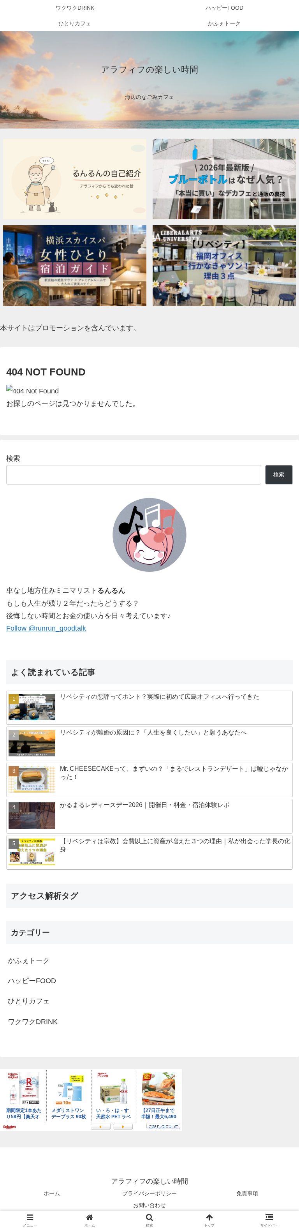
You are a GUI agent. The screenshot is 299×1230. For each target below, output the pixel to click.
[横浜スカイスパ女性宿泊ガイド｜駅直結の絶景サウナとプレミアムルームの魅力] (75, 265)
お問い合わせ (149, 1205)
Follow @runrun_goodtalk (46, 628)
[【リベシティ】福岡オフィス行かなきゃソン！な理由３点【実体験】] (224, 265)
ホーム (52, 1193)
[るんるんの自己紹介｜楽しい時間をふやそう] (75, 179)
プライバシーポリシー (149, 1193)
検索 (13, 458)
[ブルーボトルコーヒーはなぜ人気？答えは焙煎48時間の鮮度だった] (224, 179)
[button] (276, 1067)
